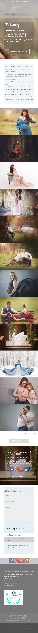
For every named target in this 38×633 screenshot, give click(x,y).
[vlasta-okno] (19, 215)
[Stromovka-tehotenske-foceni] (19, 269)
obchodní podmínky (13, 535)
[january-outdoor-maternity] (19, 134)
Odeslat (28, 522)
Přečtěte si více (19, 476)
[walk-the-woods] (19, 161)
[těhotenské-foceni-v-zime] (19, 242)
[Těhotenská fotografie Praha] (19, 188)
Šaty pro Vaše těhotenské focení (19, 453)
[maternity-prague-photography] (19, 404)
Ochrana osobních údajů (18, 618)
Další (35, 433)
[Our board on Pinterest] (21, 560)
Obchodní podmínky (12, 620)
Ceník (8, 540)
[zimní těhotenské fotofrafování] (19, 377)
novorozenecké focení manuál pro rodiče (17, 538)
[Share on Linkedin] (26, 469)
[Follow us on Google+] (16, 560)
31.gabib (11, 457)
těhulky (26, 457)
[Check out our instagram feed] (26, 560)
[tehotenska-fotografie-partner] (19, 431)
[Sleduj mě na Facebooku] (11, 560)
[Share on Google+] (16, 469)
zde (11, 550)
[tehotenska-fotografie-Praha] (19, 296)
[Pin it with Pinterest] (21, 469)
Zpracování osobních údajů (18, 616)
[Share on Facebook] (11, 469)
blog (22, 457)
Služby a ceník (25, 620)
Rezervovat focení (19, 51)
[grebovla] (19, 350)
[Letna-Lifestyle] (19, 323)
